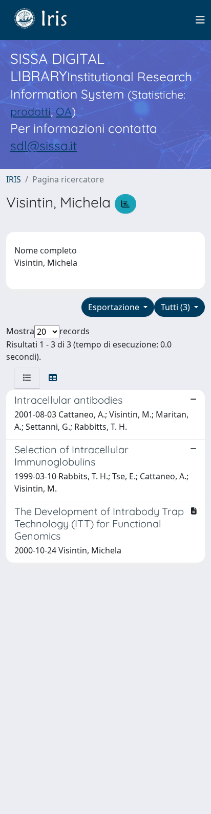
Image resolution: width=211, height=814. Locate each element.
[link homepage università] (48, 20)
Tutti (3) (176, 307)
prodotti (30, 111)
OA (64, 111)
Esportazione (114, 307)
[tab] (27, 377)
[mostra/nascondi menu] (200, 20)
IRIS (13, 179)
